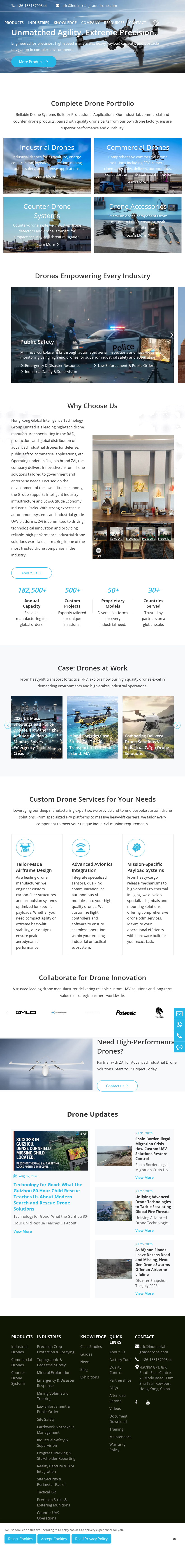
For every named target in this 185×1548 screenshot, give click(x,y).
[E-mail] (179, 1013)
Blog (84, 1369)
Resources (114, 22)
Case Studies (91, 1346)
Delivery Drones (114, 165)
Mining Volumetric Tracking (52, 1396)
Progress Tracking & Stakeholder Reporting (56, 1456)
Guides (86, 1354)
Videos (115, 1408)
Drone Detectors (24, 214)
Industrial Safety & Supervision (48, 371)
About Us (31, 573)
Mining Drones (22, 193)
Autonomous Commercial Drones (129, 172)
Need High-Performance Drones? (136, 1046)
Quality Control (115, 1370)
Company (90, 22)
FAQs (113, 1387)
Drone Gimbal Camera (119, 214)
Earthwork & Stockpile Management (55, 1430)
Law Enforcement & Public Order (123, 365)
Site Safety (46, 1419)
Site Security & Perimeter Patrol (51, 1482)
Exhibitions (89, 1377)
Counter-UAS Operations (48, 1515)
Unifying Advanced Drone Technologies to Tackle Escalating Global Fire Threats (153, 1204)
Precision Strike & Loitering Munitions (53, 1502)
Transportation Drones (29, 186)
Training (116, 1429)
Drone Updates (92, 1114)
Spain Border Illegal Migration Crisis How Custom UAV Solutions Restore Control (152, 1148)
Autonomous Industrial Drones (36, 179)
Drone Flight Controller (120, 221)
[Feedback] (179, 1046)
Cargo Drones (21, 165)
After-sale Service (117, 1398)
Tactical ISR (46, 1492)
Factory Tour (120, 1359)
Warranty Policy (117, 1447)
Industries (38, 22)
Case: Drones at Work (92, 668)
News (85, 1361)
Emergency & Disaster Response (50, 365)
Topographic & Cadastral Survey (51, 1362)
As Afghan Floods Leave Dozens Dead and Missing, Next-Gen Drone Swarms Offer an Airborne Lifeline (152, 1262)
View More (25, 1231)
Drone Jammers (23, 221)
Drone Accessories (138, 204)
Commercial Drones (138, 145)
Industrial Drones (47, 145)
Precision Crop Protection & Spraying (55, 1349)
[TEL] (179, 1035)
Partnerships (120, 1380)
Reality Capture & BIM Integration (55, 1469)
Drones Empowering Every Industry (92, 275)
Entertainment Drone (119, 179)
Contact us (117, 1085)
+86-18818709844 (29, 5)
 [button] (172, 335)
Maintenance (120, 1436)
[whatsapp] (179, 1024)
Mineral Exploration (53, 1372)
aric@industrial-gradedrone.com (86, 5)
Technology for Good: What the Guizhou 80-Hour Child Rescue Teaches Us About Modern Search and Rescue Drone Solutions (48, 1197)
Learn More (45, 231)
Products (14, 22)
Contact (137, 22)
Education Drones (116, 186)
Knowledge (65, 22)
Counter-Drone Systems (47, 204)
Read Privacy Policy (91, 1538)
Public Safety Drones (27, 172)
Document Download (118, 1419)
